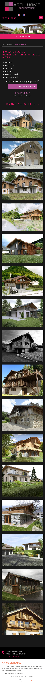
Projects (10, 44)
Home (3, 44)
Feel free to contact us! (21, 86)
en (26, 15)
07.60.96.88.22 (9, 18)
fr (21, 15)
